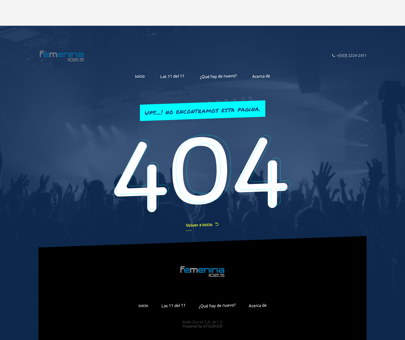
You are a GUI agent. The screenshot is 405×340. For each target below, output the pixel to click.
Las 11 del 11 (172, 76)
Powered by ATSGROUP (203, 326)
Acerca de (261, 76)
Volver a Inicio (199, 224)
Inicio (140, 76)
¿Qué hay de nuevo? (218, 76)
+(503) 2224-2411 (352, 55)
